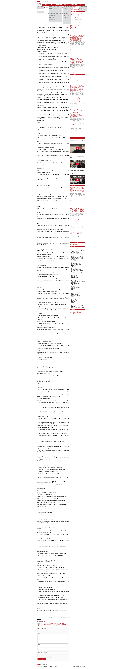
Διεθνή (50, 4)
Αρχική (38, 1)
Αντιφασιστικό (66, 13)
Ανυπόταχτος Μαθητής (75, 283)
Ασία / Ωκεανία (52, 19)
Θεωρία (71, 8)
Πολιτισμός (82, 4)
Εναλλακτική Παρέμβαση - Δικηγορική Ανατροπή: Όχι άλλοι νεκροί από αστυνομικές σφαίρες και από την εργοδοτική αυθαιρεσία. (76, 111)
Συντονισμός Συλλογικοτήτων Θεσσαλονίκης (76, 262)
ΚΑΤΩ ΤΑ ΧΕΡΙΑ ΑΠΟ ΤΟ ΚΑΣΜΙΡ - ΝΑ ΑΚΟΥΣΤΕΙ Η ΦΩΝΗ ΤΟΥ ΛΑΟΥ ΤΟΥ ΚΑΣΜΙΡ (77, 209)
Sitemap (41, 666)
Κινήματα (66, 4)
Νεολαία (65, 11)
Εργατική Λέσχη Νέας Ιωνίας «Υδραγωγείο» (76, 267)
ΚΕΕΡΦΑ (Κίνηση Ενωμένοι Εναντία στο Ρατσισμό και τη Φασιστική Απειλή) (78, 257)
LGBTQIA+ (65, 19)
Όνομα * (39, 644)
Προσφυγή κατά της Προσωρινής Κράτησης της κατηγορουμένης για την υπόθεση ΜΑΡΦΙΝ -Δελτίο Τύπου (77, 36)
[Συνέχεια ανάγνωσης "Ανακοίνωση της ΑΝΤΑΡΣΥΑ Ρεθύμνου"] (77, 233)
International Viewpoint (74, 294)
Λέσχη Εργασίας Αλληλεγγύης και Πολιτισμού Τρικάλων (77, 272)
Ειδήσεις (38, 8)
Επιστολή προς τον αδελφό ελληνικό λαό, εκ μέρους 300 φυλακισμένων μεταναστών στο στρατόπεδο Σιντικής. (77, 14)
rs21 (72, 297)
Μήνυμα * (39, 633)
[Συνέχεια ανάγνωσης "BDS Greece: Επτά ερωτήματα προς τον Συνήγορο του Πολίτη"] (77, 28)
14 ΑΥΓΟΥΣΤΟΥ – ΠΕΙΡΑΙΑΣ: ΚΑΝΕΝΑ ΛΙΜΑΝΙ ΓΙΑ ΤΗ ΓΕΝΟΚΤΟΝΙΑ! (77, 76)
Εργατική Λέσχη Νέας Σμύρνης (76, 268)
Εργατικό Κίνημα (58, 4)
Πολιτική (39, 4)
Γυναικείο (66, 17)
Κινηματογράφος (82, 10)
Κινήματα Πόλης (67, 22)
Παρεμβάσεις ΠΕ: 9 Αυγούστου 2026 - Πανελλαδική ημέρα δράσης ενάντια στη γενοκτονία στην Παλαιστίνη (77, 86)
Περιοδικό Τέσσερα (74, 286)
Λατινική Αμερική (52, 17)
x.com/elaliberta (73, 313)
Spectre (72, 297)
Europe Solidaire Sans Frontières (76, 295)
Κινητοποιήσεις (40, 6)
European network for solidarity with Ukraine (78, 307)
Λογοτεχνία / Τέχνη (83, 6)
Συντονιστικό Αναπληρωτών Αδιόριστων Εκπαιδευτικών (78, 282)
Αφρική (50, 21)
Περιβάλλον (66, 21)
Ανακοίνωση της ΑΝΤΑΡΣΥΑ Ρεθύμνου (76, 232)
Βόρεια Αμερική (52, 15)
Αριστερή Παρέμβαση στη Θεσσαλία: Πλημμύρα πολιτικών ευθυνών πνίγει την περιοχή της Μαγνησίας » (51, 625)
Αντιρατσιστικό (67, 15)
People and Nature (74, 303)
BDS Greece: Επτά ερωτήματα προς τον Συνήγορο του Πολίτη (77, 26)
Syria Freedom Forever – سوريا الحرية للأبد (77, 293)
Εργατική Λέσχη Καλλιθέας (76, 263)
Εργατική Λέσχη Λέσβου (75, 266)
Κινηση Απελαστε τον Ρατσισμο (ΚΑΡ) (77, 273)
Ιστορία (71, 6)
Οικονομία (45, 4)
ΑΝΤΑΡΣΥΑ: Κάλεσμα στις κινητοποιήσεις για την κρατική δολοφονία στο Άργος (77, 124)
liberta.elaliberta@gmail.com (76, 311)
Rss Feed (44, 666)
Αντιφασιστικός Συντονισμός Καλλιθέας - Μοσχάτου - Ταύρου (78, 251)
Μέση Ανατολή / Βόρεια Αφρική (55, 13)
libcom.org (73, 301)
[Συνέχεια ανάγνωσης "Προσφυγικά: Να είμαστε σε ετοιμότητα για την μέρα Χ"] (77, 201)
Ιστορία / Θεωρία (74, 4)
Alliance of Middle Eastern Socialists (76, 292)
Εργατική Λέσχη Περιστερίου (76, 269)
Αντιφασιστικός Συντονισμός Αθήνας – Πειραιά (77, 249)
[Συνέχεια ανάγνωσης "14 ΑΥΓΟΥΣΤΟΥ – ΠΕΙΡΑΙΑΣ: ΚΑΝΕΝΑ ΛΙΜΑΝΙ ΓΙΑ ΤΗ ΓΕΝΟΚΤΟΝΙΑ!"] (77, 78)
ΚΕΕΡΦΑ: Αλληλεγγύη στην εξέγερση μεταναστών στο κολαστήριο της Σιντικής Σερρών (77, 188)
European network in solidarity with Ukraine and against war (77, 306)
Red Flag (72, 296)
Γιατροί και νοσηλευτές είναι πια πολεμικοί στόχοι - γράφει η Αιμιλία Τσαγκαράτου (76, 59)
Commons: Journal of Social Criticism (77, 303)
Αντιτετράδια (73, 279)
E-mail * (39, 647)
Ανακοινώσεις (40, 10)
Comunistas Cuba (74, 300)
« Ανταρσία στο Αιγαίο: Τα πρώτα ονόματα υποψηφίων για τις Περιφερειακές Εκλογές (51, 624)
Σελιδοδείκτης (73, 278)
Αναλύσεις (39, 11)
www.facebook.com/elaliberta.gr (78, 312)
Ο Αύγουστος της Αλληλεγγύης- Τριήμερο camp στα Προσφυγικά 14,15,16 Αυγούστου (77, 48)
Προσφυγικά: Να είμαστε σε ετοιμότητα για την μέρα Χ (77, 199)
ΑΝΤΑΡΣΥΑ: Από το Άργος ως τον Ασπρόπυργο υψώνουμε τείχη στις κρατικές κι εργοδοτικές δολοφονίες (77, 98)
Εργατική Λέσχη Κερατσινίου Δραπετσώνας (76, 265)
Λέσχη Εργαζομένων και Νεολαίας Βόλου (77, 271)
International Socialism (74, 299)
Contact (38, 666)
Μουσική (80, 8)
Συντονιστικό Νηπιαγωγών (75, 280)
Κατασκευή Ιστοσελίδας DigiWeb (51, 666)
